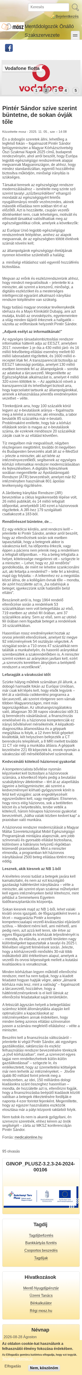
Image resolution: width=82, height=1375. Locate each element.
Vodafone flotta (22, 68)
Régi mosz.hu (41, 1311)
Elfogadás (13, 1366)
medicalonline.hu (28, 1137)
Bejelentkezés (67, 16)
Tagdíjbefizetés (41, 1235)
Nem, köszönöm (44, 1368)
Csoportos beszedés (41, 1250)
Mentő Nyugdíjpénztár (41, 1288)
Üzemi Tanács (41, 1295)
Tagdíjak (41, 1258)
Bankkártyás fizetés (41, 1243)
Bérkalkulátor (41, 1303)
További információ (17, 1359)
